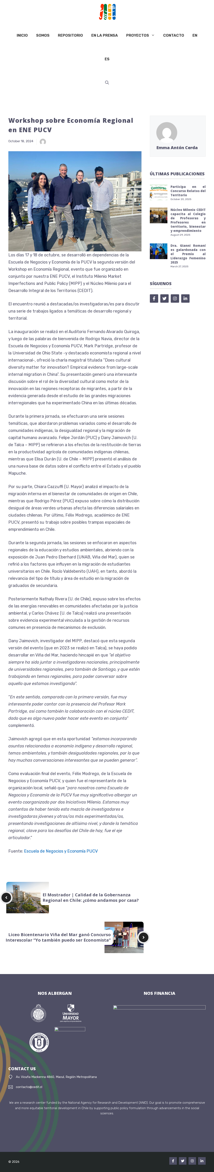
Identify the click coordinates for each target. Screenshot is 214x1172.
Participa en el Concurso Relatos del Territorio (188, 191)
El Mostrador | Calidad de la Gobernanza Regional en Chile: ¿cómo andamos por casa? (91, 897)
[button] (107, 83)
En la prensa (104, 35)
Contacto (173, 35)
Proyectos (137, 35)
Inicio (22, 35)
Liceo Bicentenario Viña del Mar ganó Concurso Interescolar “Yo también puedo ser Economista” (58, 937)
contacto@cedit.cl (29, 1087)
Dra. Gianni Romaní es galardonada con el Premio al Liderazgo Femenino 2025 (188, 253)
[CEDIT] (106, 12)
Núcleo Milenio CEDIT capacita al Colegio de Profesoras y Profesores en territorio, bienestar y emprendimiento (188, 220)
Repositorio (70, 35)
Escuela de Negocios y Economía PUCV (61, 851)
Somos (43, 35)
